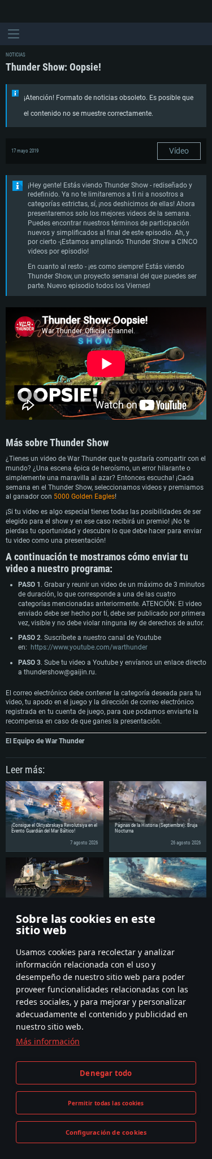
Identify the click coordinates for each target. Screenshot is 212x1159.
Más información (48, 1041)
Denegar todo (106, 1073)
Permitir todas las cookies (106, 1103)
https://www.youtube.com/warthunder (89, 647)
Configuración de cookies (106, 1132)
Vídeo (179, 150)
